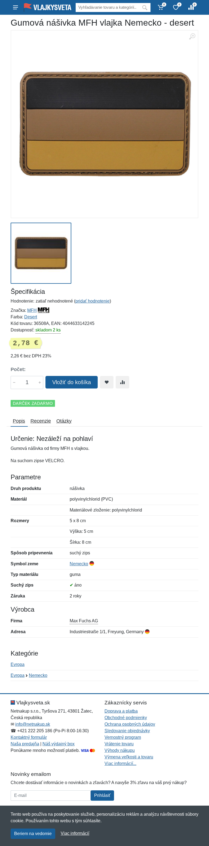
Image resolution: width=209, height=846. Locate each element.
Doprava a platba (121, 711)
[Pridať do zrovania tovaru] (122, 382)
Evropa (17, 664)
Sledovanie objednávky (127, 730)
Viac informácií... (120, 763)
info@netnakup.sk (32, 724)
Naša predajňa (25, 744)
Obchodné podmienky (125, 717)
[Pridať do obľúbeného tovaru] (106, 382)
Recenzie (40, 421)
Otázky (64, 421)
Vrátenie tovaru (119, 744)
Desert (30, 317)
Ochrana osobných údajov (129, 724)
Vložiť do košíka (71, 382)
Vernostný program (122, 737)
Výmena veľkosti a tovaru (128, 757)
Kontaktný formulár (29, 737)
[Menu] (15, 7)
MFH (32, 310)
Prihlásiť (102, 795)
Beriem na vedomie (33, 833)
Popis (19, 421)
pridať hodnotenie (92, 301)
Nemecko (79, 563)
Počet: (18, 369)
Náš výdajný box (58, 744)
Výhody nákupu (119, 750)
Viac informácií (75, 833)
